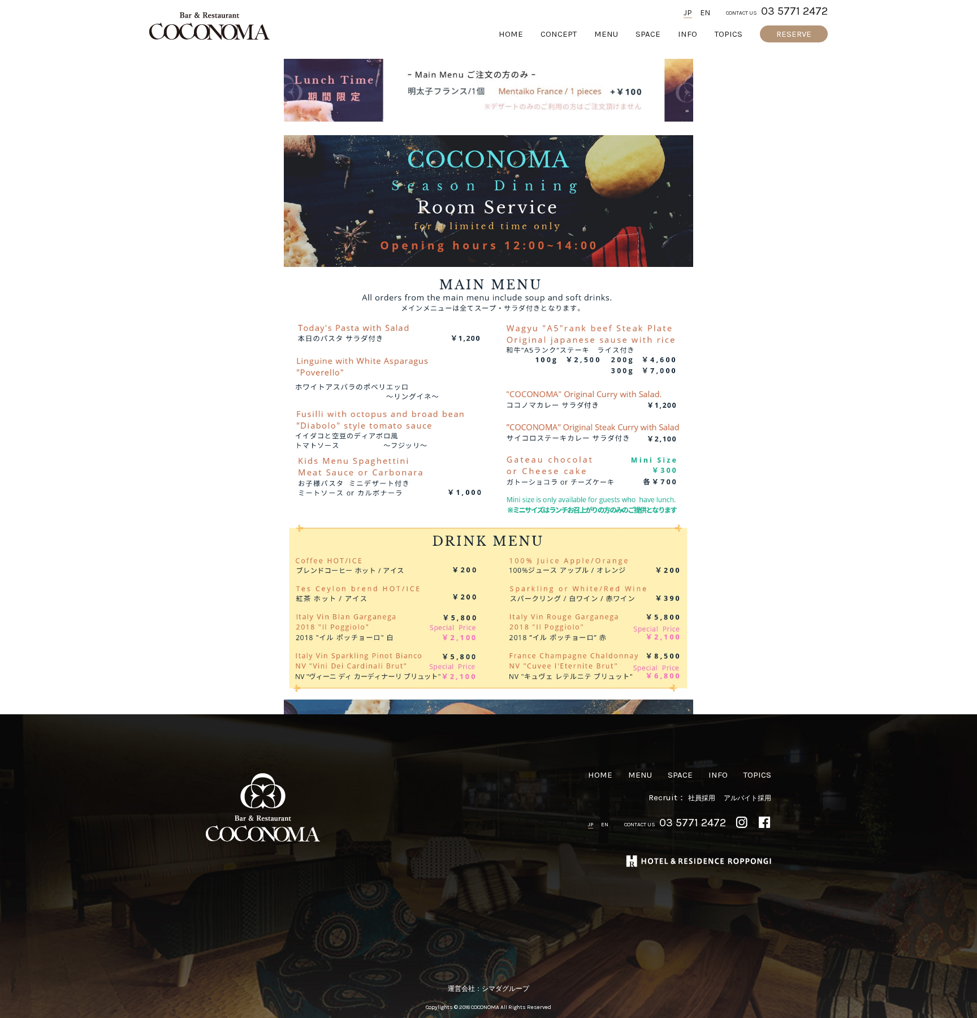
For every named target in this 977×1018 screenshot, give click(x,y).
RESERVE (793, 34)
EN (705, 13)
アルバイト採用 (747, 798)
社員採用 (701, 798)
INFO (687, 34)
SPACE (648, 34)
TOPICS (728, 34)
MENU (606, 34)
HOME (511, 34)
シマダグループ (505, 989)
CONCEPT (559, 34)
